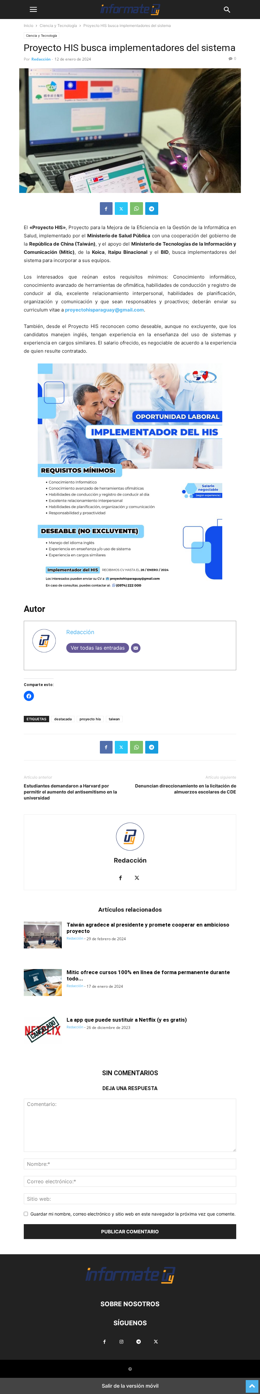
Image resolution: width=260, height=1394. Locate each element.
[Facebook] (106, 208)
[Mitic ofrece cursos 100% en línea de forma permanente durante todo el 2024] (43, 983)
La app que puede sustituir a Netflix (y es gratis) (127, 1020)
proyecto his (90, 719)
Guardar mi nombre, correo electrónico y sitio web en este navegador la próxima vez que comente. (133, 1214)
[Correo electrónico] (135, 648)
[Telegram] (151, 208)
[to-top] (252, 1383)
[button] (33, 9)
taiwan (114, 719)
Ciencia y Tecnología (58, 25)
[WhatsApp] (136, 208)
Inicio (28, 25)
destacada (63, 719)
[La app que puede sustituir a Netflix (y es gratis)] (43, 1031)
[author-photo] (130, 851)
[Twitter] (121, 208)
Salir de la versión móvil (130, 1386)
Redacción (41, 59)
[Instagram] (121, 1342)
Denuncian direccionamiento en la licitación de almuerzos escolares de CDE (185, 788)
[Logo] (130, 1285)
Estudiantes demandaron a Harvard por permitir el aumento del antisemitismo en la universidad (70, 791)
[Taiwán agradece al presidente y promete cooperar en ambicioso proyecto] (43, 936)
